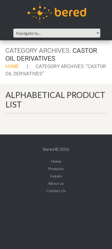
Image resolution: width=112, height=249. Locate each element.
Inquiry (56, 176)
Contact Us (56, 190)
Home (12, 66)
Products (56, 168)
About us (56, 183)
